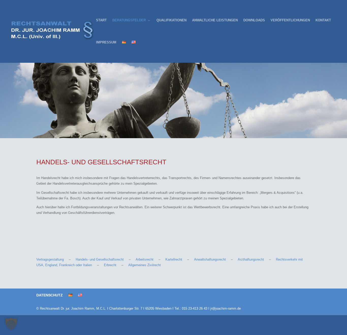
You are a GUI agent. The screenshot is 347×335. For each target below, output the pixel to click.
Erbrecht (110, 265)
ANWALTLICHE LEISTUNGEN (215, 20)
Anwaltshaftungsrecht (210, 259)
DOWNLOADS (254, 20)
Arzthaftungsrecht (251, 259)
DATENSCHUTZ (49, 295)
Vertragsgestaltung (50, 259)
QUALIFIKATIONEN (171, 20)
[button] (11, 324)
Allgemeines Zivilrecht (144, 265)
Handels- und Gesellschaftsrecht (100, 259)
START (101, 20)
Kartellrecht (173, 259)
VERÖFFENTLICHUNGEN (290, 20)
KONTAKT (323, 20)
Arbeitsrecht (144, 259)
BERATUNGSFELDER (129, 20)
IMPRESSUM (106, 42)
